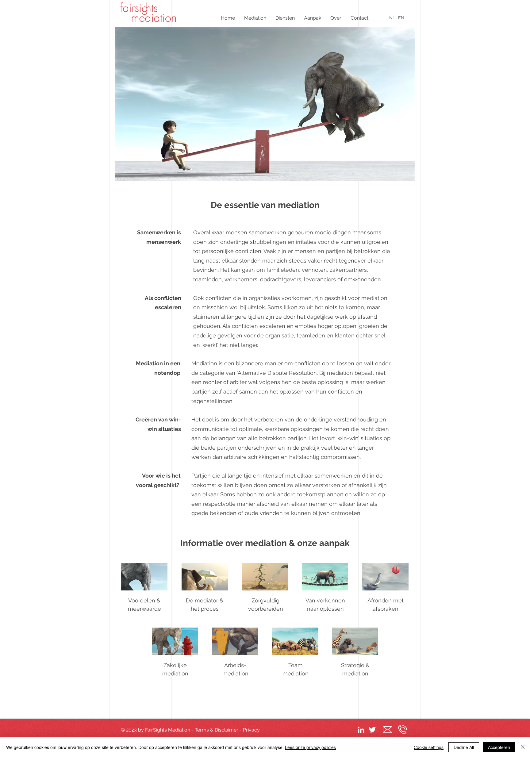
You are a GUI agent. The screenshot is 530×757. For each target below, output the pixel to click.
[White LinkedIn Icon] (361, 729)
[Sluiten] (522, 747)
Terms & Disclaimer (216, 730)
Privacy (251, 730)
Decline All (464, 747)
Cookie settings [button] (429, 747)
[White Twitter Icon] (372, 729)
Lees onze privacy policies (310, 747)
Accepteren (499, 747)
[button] (255, 18)
